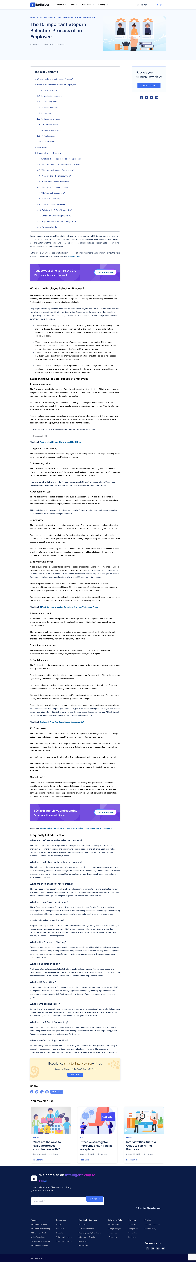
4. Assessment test (50, 107)
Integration (133, 1229)
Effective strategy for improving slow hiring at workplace (96, 1145)
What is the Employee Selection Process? (55, 79)
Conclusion (42, 147)
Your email (35, 1196)
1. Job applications (49, 90)
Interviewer (113, 1233)
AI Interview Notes (86, 1229)
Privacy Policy (150, 1229)
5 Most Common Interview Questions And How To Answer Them (69, 607)
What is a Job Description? (53, 193)
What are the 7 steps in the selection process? (61, 159)
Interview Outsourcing (40, 1229)
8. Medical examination (51, 130)
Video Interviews (38, 1237)
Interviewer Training (39, 1245)
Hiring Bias (83, 1224)
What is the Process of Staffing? (55, 187)
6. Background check (50, 119)
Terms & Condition (152, 1224)
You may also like (49, 227)
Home (32, 18)
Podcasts (60, 1229)
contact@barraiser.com (150, 1208)
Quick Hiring (83, 1245)
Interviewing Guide (64, 1237)
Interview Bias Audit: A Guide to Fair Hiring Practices (141, 1145)
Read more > (39, 1160)
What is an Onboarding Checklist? (56, 216)
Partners (132, 1237)
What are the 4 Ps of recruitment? (56, 176)
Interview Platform (39, 1224)
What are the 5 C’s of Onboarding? (57, 210)
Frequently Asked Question (49, 153)
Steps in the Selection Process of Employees (56, 85)
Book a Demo (143, 5)
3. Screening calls (49, 102)
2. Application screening (51, 96)
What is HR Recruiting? (51, 198)
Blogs (40, 18)
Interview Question (64, 1241)
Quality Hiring (84, 1241)
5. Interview (46, 113)
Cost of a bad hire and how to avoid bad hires (60, 442)
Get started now (105, 272)
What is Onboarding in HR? (53, 204)
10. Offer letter (48, 142)
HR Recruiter (113, 1224)
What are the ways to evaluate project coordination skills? (47, 1145)
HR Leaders (112, 1237)
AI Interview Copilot (39, 1233)
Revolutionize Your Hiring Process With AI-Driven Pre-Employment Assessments (76, 828)
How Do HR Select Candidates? (55, 181)
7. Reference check (49, 124)
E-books (59, 1233)
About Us (132, 1224)
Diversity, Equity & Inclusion (89, 1233)
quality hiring (74, 256)
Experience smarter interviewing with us (59, 221)
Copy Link (58, 1092)
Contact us (132, 1233)
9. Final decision (48, 136)
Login (159, 5)
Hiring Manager (114, 1229)
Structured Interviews (40, 1241)
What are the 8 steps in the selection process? (62, 164)
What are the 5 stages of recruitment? (58, 170)
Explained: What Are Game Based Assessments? (62, 722)
